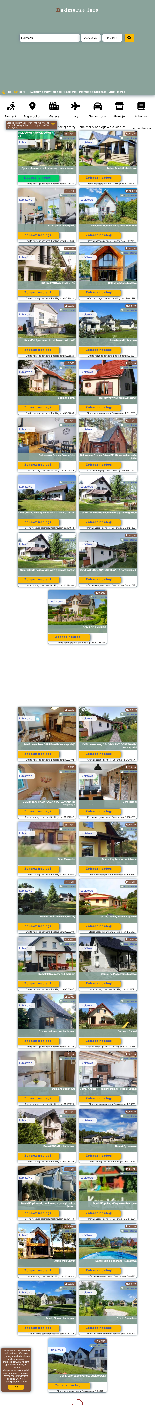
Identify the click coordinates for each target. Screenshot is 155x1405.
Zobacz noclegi (99, 177)
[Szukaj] (129, 38)
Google (24, 1353)
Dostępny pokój (38, 177)
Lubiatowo (25, 142)
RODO (24, 1381)
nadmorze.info (77, 10)
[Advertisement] (77, 677)
